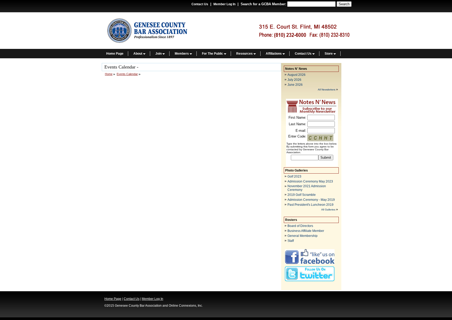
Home (108, 74)
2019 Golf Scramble (301, 195)
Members (182, 53)
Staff (290, 241)
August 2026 (296, 75)
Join (158, 53)
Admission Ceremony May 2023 (310, 181)
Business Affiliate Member (305, 231)
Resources (244, 53)
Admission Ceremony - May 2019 (311, 200)
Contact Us (199, 4)
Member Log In (224, 4)
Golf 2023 (294, 176)
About (138, 53)
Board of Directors (300, 226)
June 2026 (295, 85)
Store (329, 53)
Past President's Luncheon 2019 (310, 205)
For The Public (213, 53)
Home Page (114, 53)
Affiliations (274, 53)
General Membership (302, 236)
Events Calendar (127, 74)
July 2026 (294, 80)
